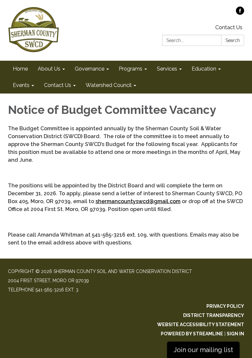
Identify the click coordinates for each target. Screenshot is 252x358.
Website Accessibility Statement (200, 324)
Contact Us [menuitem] (57, 85)
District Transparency (213, 315)
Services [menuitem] (167, 69)
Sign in (235, 333)
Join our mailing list (203, 350)
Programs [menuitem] (130, 69)
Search (232, 40)
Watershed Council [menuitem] (109, 85)
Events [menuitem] (21, 85)
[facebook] (240, 13)
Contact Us (228, 27)
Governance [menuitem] (89, 69)
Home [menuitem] (20, 69)
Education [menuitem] (204, 69)
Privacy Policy (225, 306)
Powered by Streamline (192, 333)
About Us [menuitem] (49, 69)
